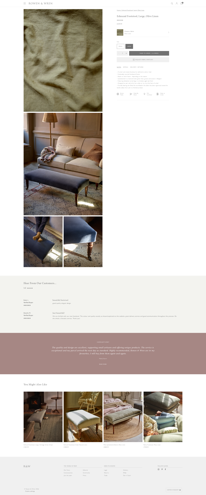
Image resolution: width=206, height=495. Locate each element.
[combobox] (174, 490)
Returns (106, 473)
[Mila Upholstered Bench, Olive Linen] (123, 423)
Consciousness (68, 473)
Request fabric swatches (144, 59)
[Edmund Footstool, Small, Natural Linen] (83, 423)
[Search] (172, 3)
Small (121, 46)
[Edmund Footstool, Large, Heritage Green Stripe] (43, 423)
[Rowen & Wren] (40, 3)
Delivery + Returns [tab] (136, 67)
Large (129, 46)
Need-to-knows (109, 466)
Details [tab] (125, 67)
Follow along (163, 466)
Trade (105, 475)
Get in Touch (127, 475)
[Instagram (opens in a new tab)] (158, 469)
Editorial (85, 470)
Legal (105, 470)
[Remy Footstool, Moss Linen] (163, 423)
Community (86, 473)
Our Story (67, 470)
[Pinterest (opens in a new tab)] (162, 469)
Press (84, 475)
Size (118, 41)
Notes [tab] (119, 67)
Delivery (125, 470)
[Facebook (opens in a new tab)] (165, 469)
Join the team (68, 475)
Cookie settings (30, 491)
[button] (143, 20)
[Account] (177, 3)
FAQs (124, 473)
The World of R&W (70, 466)
